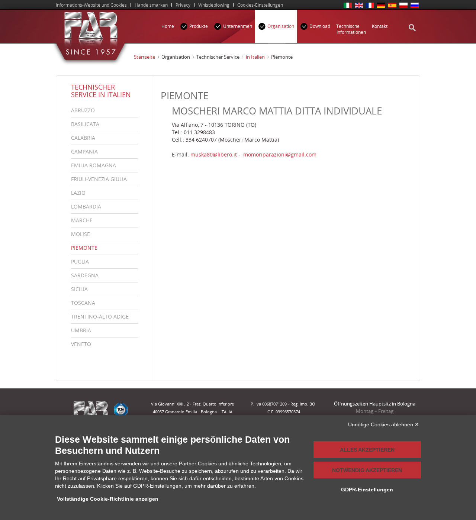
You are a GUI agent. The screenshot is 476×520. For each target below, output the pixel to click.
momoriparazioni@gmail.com (279, 154)
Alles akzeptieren (367, 450)
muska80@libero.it (213, 154)
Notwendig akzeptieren (367, 470)
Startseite (144, 57)
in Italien (255, 57)
